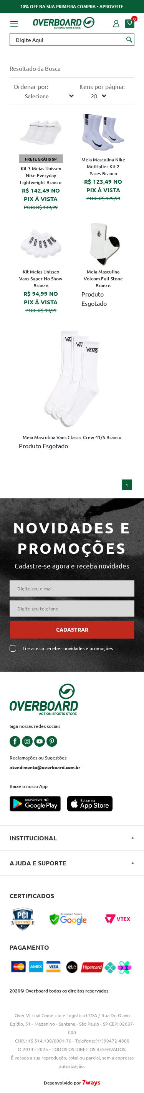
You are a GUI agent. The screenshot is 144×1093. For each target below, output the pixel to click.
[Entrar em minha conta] (116, 23)
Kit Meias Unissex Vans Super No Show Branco (40, 278)
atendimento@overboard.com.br (45, 767)
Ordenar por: (30, 86)
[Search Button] (129, 39)
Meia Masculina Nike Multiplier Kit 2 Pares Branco (103, 166)
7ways (91, 1082)
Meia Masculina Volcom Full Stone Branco (103, 278)
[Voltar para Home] (63, 21)
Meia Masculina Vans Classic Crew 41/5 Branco (72, 437)
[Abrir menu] (14, 22)
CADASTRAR (72, 629)
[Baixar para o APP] (38, 804)
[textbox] (72, 40)
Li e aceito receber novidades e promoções (68, 648)
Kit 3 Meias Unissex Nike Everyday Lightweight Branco (40, 175)
